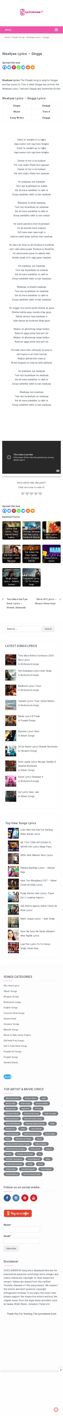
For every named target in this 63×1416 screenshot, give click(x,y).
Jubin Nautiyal (12, 1134)
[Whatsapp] (19, 67)
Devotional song (31, 1113)
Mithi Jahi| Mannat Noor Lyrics (36, 855)
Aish (44, 1098)
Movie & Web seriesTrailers (17, 1035)
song (40, 1164)
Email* (7, 1236)
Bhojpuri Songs (11, 996)
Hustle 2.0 (10, 1129)
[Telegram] (23, 67)
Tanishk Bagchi (28, 1169)
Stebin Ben (11, 1169)
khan (8, 1139)
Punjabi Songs (18, 37)
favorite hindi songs (33, 1119)
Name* (7, 1224)
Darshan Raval (12, 1113)
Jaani (22, 1129)
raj (40, 1154)
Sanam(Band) (34, 1159)
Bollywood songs (12, 1002)
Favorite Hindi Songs (14, 1013)
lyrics (39, 1139)
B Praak (38, 1109)
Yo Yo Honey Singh (31, 1174)
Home (7, 37)
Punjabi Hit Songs (12, 1051)
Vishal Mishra (12, 1174)
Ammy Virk (10, 1103)
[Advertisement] (31, 1353)
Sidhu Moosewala (14, 1164)
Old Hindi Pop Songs (14, 1040)
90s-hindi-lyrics (12, 1098)
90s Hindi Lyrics (11, 985)
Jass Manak (36, 1129)
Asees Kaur (11, 1109)
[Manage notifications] (56, 1409)
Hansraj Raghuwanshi (35, 1124)
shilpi (48, 1159)
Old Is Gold (35, 1149)
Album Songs (10, 991)
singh (30, 1164)
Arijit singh (25, 1103)
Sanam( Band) (11, 1062)
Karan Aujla (50, 1134)
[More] (33, 67)
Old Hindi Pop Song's (15, 1149)
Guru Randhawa (13, 1124)
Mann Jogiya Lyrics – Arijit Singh (37, 918)
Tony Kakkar (46, 1169)
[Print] (28, 67)
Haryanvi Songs (11, 1024)
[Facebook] (4, 67)
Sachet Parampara (14, 1159)
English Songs (11, 1007)
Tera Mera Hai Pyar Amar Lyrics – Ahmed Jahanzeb (17, 603)
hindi (52, 1124)
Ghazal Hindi (10, 1018)
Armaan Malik (42, 1103)
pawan (49, 1149)
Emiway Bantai (12, 1119)
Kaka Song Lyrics (32, 1134)
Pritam (8, 1154)
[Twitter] (9, 67)
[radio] (23, 494)
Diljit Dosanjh (50, 1113)
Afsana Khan (30, 1098)
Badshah (25, 1109)
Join (7, 1076)
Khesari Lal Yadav (23, 1139)
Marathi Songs (11, 1029)
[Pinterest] (14, 67)
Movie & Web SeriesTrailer (18, 1144)
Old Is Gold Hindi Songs (15, 1046)
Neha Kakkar (40, 1144)
